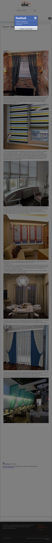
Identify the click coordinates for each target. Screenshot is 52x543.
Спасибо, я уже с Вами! (26, 28)
